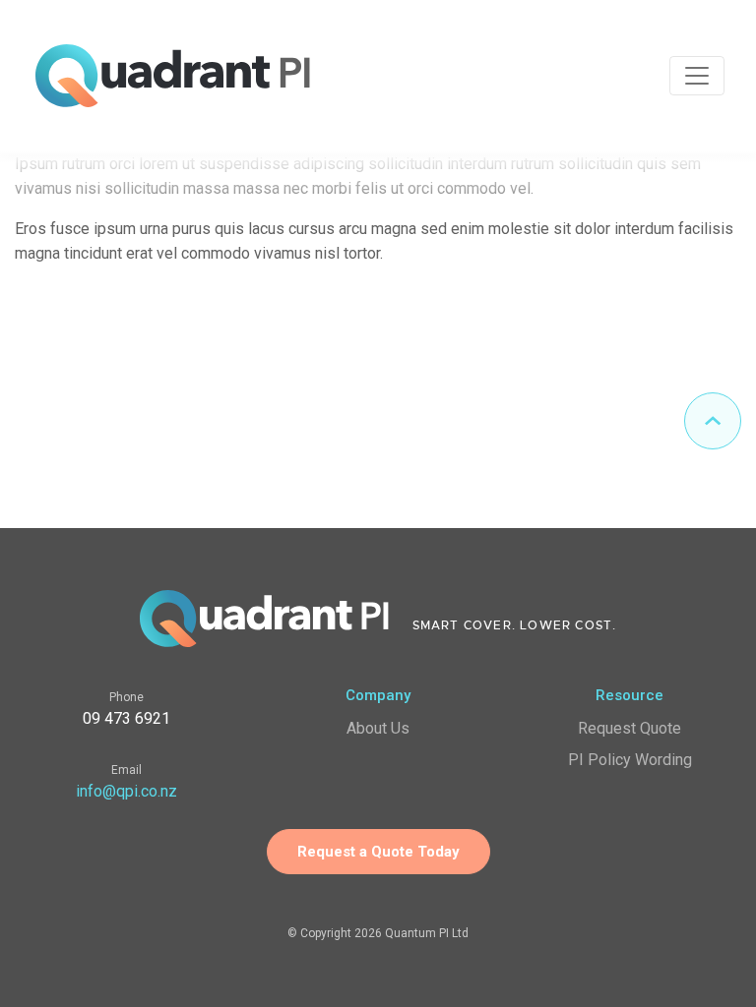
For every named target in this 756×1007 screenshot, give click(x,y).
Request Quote (629, 728)
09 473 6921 (126, 718)
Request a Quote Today (378, 851)
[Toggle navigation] (696, 75)
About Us (378, 728)
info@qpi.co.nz (126, 791)
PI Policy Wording (630, 759)
